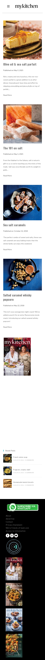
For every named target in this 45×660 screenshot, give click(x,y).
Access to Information (16, 531)
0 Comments (29, 460)
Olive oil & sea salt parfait (20, 64)
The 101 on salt (12, 148)
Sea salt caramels (14, 225)
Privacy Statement (14, 525)
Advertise (10, 519)
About (8, 516)
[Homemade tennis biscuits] (7, 483)
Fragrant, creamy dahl (21, 470)
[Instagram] (12, 535)
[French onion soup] (7, 458)
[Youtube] (16, 535)
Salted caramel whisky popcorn (17, 297)
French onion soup (20, 457)
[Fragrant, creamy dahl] (7, 471)
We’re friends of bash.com (17, 528)
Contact (9, 522)
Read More (7, 95)
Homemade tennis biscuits (23, 482)
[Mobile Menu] (8, 6)
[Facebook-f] (8, 535)
